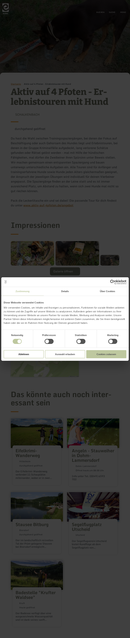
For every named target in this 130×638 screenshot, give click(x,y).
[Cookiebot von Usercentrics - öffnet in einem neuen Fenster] (112, 282)
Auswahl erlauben (65, 354)
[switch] (49, 341)
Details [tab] (65, 291)
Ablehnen (23, 354)
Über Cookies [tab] (107, 291)
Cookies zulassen (106, 354)
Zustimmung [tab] (23, 291)
